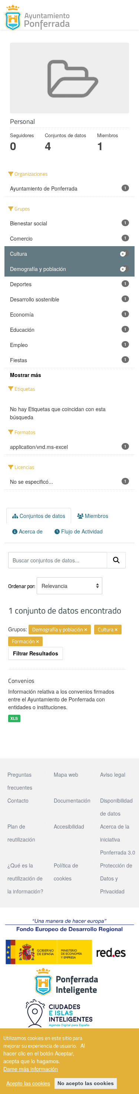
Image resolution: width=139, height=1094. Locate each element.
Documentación (72, 800)
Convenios (21, 680)
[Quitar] (85, 630)
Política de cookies (66, 872)
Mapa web (66, 774)
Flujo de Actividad (81, 531)
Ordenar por (21, 586)
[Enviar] (116, 560)
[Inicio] (37, 18)
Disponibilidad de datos (116, 807)
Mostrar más (25, 375)
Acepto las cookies (28, 1083)
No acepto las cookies (85, 1083)
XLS (14, 718)
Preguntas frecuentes (19, 781)
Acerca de (30, 531)
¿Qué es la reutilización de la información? (25, 878)
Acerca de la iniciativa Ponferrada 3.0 (117, 839)
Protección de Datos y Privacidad (116, 878)
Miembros (95, 515)
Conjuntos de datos (41, 515)
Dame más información (30, 1068)
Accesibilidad (69, 826)
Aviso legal (112, 774)
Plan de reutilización (21, 833)
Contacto (18, 800)
